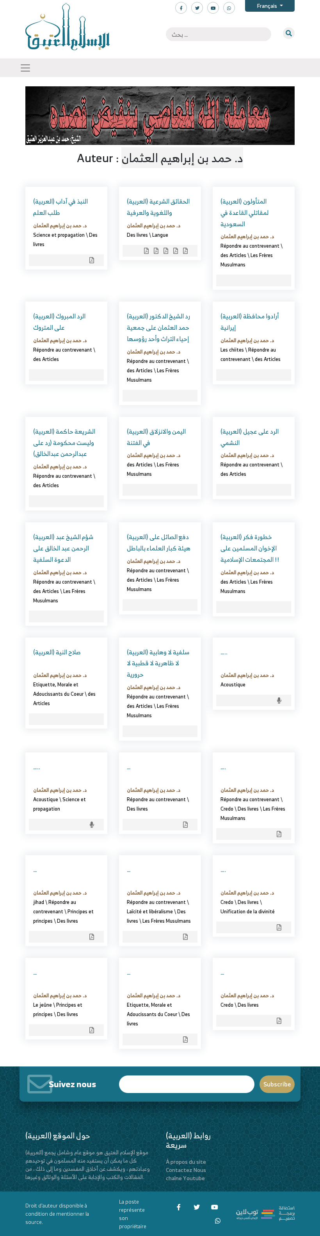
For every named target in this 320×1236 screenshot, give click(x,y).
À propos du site (186, 1161)
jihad (38, 902)
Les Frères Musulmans (166, 920)
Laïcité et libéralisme (150, 911)
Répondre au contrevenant (249, 245)
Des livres (137, 234)
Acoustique (232, 684)
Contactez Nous (186, 1170)
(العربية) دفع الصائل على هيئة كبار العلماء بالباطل (158, 542)
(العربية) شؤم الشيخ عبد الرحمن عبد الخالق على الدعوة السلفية (63, 548)
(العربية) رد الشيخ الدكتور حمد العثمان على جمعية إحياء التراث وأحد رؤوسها (158, 327)
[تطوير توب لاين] (265, 1213)
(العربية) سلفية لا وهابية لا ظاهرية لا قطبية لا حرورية (158, 663)
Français (267, 6)
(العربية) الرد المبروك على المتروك (59, 322)
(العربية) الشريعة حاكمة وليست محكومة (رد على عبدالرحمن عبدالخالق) (64, 442)
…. (223, 766)
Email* (186, 1080)
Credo (226, 808)
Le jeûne (42, 1004)
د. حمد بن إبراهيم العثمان (60, 225)
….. (224, 652)
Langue (160, 234)
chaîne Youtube (185, 1178)
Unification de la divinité (247, 911)
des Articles (233, 255)
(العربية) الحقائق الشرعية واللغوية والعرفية (158, 207)
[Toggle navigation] (25, 68)
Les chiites (232, 349)
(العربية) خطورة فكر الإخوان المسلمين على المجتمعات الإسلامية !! (249, 548)
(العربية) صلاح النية (57, 652)
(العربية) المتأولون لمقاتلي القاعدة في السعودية (244, 212)
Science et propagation (59, 234)
